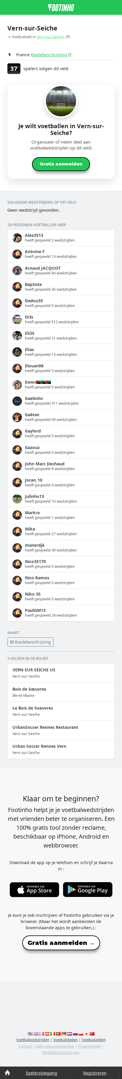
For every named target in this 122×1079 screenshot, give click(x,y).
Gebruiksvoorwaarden (55, 1046)
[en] (30, 1033)
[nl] (69, 1033)
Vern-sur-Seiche (50, 36)
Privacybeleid (89, 1046)
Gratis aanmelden (61, 164)
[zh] (92, 1033)
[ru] (75, 1033)
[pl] (80, 1033)
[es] (47, 1033)
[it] (52, 1033)
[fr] (41, 1033)
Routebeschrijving (49, 54)
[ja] (86, 1033)
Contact (25, 1046)
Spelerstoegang (41, 1073)
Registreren (95, 1073)
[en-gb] (35, 1033)
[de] (64, 1033)
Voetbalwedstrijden (32, 1039)
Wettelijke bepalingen (61, 1052)
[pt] (58, 1033)
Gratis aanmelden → (61, 942)
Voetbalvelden (94, 1039)
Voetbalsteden (65, 1039)
